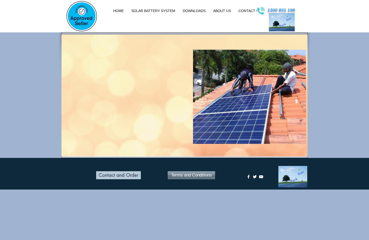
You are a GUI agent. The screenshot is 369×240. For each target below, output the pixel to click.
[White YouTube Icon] (261, 176)
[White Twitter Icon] (254, 176)
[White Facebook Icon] (248, 176)
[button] (231, 97)
